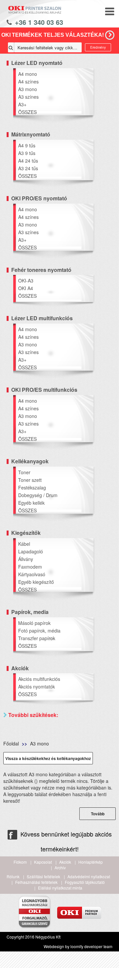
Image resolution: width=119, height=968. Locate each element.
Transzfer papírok (36, 638)
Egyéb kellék (31, 502)
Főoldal (11, 743)
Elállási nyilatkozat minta (60, 888)
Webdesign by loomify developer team (78, 946)
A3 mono (27, 89)
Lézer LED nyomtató (36, 63)
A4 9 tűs (26, 145)
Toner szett (30, 480)
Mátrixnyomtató (30, 134)
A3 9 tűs (26, 153)
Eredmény (98, 47)
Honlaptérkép (90, 862)
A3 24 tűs (28, 168)
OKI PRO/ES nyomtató (39, 198)
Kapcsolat (43, 862)
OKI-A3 (25, 280)
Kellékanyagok (30, 461)
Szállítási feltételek (43, 876)
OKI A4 (25, 288)
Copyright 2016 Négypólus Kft (33, 937)
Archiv (60, 867)
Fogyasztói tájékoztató (85, 882)
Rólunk (13, 876)
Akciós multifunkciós (39, 679)
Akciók (20, 668)
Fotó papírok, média (39, 630)
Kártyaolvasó (31, 574)
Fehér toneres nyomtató (41, 270)
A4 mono (27, 74)
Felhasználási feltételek (36, 882)
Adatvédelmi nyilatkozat (88, 876)
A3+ (22, 104)
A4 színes (28, 81)
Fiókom (20, 862)
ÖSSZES (27, 112)
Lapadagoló (30, 551)
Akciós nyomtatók (36, 686)
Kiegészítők (26, 532)
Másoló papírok (34, 623)
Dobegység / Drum (38, 495)
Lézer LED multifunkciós (42, 318)
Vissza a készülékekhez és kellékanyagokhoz (48, 758)
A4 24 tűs (28, 160)
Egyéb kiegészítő (36, 582)
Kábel (24, 543)
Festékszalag (32, 487)
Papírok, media (30, 612)
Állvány (25, 559)
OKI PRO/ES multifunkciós (44, 389)
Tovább (97, 814)
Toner (24, 472)
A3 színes (28, 96)
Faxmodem (30, 566)
